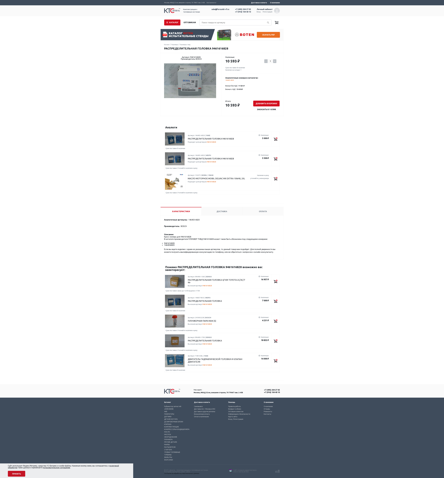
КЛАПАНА (167, 424)
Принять (16, 474)
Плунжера (174, 44)
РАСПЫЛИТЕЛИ (170, 447)
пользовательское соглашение (56, 468)
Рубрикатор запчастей (172, 406)
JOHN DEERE (169, 409)
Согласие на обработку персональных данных (181, 473)
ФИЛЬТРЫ (168, 457)
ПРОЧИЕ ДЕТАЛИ (170, 442)
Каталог (167, 44)
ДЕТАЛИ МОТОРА (171, 419)
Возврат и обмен (234, 409)
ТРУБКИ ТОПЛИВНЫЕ (172, 452)
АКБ (165, 411)
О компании (275, 3)
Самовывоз (198, 406)
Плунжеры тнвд (185, 44)
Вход (259, 12)
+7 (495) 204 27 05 (243, 9)
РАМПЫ (167, 445)
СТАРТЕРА (168, 450)
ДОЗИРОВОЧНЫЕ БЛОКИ (173, 422)
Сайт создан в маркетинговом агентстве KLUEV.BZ (245, 471)
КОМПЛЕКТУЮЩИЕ (171, 427)
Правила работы (234, 406)
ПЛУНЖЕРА (168, 439)
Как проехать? (211, 2)
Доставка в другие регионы (204, 411)
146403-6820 (229, 80)
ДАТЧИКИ (167, 417)
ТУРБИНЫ (167, 455)
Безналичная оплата (202, 414)
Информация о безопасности (239, 414)
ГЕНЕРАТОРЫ (169, 414)
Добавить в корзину (266, 103)
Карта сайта (232, 417)
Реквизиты (268, 411)
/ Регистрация (238, 419)
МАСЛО (167, 432)
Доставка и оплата (259, 3)
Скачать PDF (268, 35)
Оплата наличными (201, 417)
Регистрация (267, 12)
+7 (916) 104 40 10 (243, 12)
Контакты (267, 414)
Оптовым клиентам (235, 411)
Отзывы (267, 409)
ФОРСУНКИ (168, 460)
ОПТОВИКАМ (189, 22)
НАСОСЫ (167, 434)
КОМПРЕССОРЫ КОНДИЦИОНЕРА (176, 429)
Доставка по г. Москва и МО (204, 409)
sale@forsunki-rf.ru (220, 9)
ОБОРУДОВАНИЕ (170, 437)
